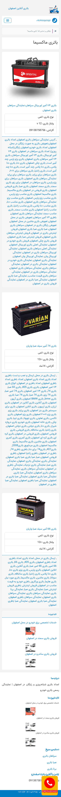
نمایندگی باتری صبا (33, 589)
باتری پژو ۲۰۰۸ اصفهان (44, 414)
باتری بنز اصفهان (39, 411)
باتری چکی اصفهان (36, 163)
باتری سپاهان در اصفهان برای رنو (29, 183)
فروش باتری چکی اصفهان (43, 241)
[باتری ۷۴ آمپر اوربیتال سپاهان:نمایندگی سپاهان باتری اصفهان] (30, 76)
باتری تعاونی (42, 418)
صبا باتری (42, 229)
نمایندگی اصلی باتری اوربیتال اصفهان (28, 245)
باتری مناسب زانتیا (23, 206)
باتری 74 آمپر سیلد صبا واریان (41, 346)
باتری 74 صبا (36, 395)
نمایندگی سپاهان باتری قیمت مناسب (34, 274)
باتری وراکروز (37, 582)
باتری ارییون (44, 407)
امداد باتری (50, 379)
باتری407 (51, 449)
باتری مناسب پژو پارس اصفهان (40, 198)
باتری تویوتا (29, 418)
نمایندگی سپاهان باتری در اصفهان (39, 272)
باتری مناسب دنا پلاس (45, 206)
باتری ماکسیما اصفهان (45, 194)
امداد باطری (17, 379)
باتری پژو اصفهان (23, 414)
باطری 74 (15, 449)
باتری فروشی (23, 430)
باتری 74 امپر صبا (14, 391)
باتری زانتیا (40, 171)
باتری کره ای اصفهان (42, 438)
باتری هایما (50, 582)
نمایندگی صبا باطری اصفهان (33, 481)
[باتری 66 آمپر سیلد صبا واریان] (30, 508)
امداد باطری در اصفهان (29, 383)
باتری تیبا (18, 418)
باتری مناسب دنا (15, 202)
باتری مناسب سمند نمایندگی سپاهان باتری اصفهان (32, 212)
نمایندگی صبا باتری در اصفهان (32, 280)
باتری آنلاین (41, 403)
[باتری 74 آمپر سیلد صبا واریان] (30, 316)
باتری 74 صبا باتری (18, 395)
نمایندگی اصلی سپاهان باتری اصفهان (37, 249)
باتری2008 (17, 446)
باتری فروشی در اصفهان (35, 190)
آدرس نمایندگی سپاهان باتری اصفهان (36, 140)
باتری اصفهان (32, 159)
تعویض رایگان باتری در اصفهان (40, 225)
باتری (36, 387)
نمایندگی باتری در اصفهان (34, 264)
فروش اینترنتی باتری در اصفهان (33, 231)
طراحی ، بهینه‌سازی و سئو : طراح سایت (30, 792)
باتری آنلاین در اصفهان (22, 403)
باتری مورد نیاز (12, 578)
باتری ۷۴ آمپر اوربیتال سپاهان (27, 155)
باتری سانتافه (37, 430)
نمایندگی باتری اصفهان (44, 260)
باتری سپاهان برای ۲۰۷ (22, 171)
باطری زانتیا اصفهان (28, 453)
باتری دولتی (34, 426)
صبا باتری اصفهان (28, 229)
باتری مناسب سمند (24, 210)
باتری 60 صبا (14, 387)
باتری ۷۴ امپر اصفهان (35, 391)
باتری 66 (18, 562)
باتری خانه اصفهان (41, 422)
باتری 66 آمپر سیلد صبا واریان (41, 529)
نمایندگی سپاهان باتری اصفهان (25, 268)
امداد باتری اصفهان (34, 379)
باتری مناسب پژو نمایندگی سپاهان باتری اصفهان (31, 200)
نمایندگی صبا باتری (23, 473)
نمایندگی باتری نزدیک (35, 465)
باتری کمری (25, 438)
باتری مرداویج (32, 446)
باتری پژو (13, 411)
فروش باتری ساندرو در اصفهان (40, 654)
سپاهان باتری (49, 756)
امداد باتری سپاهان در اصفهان (33, 151)
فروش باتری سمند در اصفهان (41, 638)
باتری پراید (24, 411)
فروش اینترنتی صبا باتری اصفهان (24, 237)
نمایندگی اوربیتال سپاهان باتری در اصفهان (32, 251)
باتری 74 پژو (50, 395)
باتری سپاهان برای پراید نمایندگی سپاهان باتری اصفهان (31, 177)
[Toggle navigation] (7, 20)
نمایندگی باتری (49, 461)
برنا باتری (51, 769)
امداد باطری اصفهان (46, 562)
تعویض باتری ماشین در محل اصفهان (28, 221)
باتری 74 (51, 391)
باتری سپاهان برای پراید (44, 175)
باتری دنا (20, 163)
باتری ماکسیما (14, 190)
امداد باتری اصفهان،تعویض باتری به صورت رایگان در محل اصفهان (30, 144)
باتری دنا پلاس (48, 574)
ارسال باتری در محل (45, 376)
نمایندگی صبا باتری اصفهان (42, 477)
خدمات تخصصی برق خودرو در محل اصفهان (34, 623)
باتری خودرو (24, 422)
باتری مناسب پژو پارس (21, 194)
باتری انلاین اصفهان (27, 407)
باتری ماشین (41, 442)
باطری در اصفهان (47, 453)
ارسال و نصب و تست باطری (20, 376)
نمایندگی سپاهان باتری (33, 469)
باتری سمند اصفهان (40, 186)
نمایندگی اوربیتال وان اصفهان (28, 256)
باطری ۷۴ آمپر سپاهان (44, 218)
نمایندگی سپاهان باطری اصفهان (25, 597)
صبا (38, 457)
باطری (24, 449)
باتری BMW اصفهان (33, 399)
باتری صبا (24, 186)
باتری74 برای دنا (37, 449)
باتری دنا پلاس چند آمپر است (35, 167)
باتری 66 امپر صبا (39, 566)
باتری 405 (27, 387)
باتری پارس (35, 570)
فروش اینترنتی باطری (26, 586)
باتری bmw (50, 399)
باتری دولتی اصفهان (16, 426)
